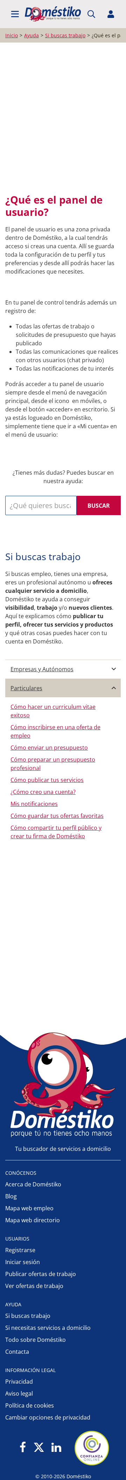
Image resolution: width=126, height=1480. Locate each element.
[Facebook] (23, 1447)
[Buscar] (91, 14)
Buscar (99, 506)
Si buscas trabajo (27, 1316)
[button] (15, 14)
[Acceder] (111, 14)
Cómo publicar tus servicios (47, 780)
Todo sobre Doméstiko (35, 1340)
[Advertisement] (63, 116)
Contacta (17, 1352)
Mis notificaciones (34, 804)
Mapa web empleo (29, 1208)
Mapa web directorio (32, 1220)
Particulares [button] (26, 688)
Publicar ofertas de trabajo (40, 1274)
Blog (11, 1196)
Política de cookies (29, 1405)
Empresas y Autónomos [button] (42, 669)
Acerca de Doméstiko (33, 1184)
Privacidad (19, 1381)
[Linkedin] (56, 1447)
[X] (38, 1447)
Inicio (11, 35)
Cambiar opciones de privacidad (47, 1417)
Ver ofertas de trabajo (34, 1286)
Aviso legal (19, 1393)
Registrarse (20, 1250)
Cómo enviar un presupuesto (49, 747)
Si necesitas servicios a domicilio (48, 1328)
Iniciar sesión (22, 1262)
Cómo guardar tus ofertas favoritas (57, 816)
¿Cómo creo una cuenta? (43, 792)
